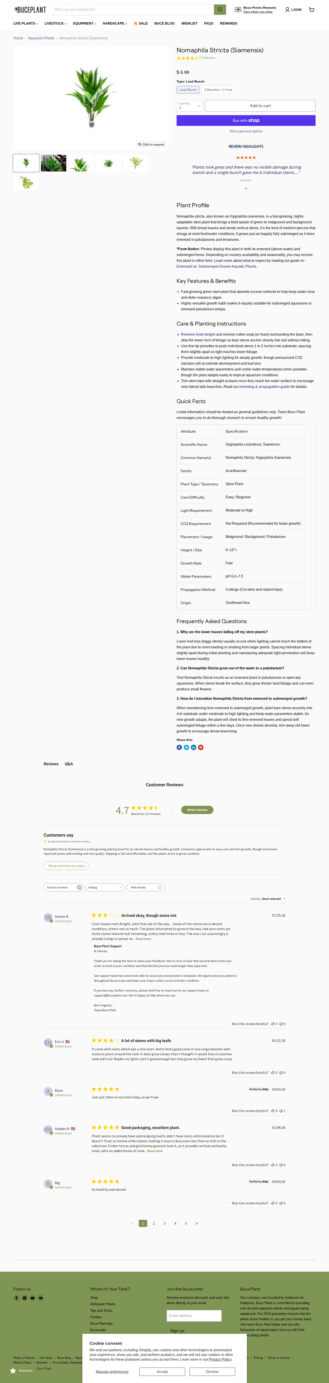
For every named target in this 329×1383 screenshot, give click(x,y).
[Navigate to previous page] (132, 1223)
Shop (94, 1297)
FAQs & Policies (24, 1358)
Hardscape (114, 23)
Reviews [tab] (51, 763)
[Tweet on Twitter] (186, 747)
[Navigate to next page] (196, 1223)
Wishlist (189, 23)
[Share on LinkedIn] (193, 747)
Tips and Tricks (101, 1310)
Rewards (228, 23)
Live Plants (24, 23)
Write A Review (197, 810)
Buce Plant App (101, 1323)
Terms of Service (279, 1358)
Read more (143, 939)
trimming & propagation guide (264, 387)
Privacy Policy (220, 1359)
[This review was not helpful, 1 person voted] (280, 1110)
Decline (212, 1372)
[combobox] (133, 9)
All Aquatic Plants (102, 1304)
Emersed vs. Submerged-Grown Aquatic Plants (216, 266)
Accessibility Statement (67, 1362)
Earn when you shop (258, 11)
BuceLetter (98, 1330)
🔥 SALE (141, 23)
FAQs (208, 23)
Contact (96, 1317)
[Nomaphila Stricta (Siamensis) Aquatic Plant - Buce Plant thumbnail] (26, 163)
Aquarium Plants (41, 38)
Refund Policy (22, 1362)
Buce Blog (164, 23)
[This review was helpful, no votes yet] (273, 1023)
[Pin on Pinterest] (200, 747)
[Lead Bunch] (189, 94)
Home (18, 38)
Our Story (46, 1358)
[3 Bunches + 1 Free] (218, 94)
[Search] (220, 9)
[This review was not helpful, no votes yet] (280, 1023)
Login (296, 9)
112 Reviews (207, 57)
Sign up (177, 1330)
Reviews (41, 1362)
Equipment (83, 23)
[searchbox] (59, 887)
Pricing (258, 1358)
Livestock (55, 23)
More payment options (246, 131)
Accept (162, 1372)
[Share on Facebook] (179, 747)
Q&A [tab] (69, 763)
